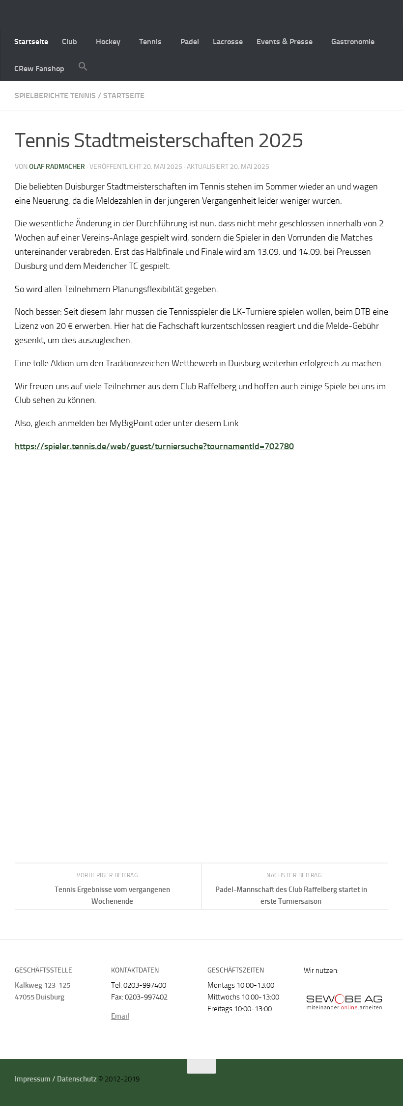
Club (69, 41)
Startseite (31, 41)
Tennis (150, 41)
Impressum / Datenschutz (56, 1079)
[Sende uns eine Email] (371, 1082)
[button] (83, 67)
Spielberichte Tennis (55, 95)
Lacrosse (228, 41)
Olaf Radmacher (57, 166)
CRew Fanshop (39, 68)
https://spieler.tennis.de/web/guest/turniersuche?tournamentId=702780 (154, 446)
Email (120, 1016)
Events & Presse (285, 41)
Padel (189, 41)
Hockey (108, 41)
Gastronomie (352, 41)
